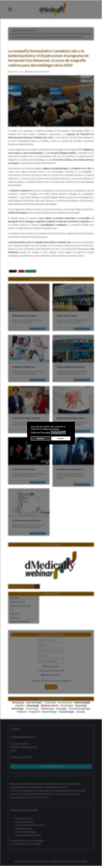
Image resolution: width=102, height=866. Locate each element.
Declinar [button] (40, 438)
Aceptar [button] (60, 438)
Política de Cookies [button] (50, 429)
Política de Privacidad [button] (40, 432)
